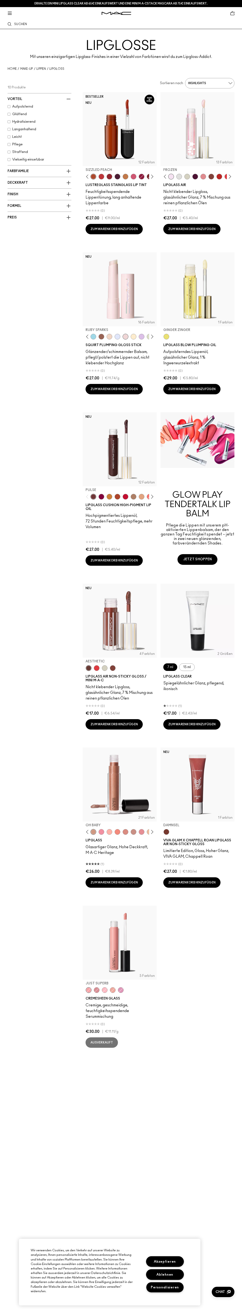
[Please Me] (109, 832)
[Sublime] (195, 177)
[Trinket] (125, 177)
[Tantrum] (125, 497)
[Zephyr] (179, 177)
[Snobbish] (203, 177)
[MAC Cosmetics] (116, 13)
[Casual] (211, 177)
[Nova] (93, 337)
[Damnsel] (166, 832)
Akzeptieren (165, 1261)
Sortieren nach (171, 83)
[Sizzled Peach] (93, 177)
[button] (223, 1292)
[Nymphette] (101, 832)
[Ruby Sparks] (125, 337)
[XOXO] (109, 177)
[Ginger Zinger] (166, 337)
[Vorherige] (88, 176)
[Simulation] (101, 337)
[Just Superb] (89, 990)
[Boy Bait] (141, 497)
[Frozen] (171, 177)
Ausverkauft (102, 1042)
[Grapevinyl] (117, 177)
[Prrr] (117, 832)
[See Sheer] (101, 177)
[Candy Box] (141, 832)
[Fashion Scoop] (105, 990)
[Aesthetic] (89, 668)
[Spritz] (97, 668)
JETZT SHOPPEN (197, 559)
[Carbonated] (117, 497)
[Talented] (219, 177)
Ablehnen (164, 1274)
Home (12, 68)
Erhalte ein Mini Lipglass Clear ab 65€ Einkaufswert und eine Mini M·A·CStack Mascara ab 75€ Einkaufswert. (121, 3)
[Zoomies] (141, 177)
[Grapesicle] (101, 497)
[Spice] (125, 832)
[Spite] (133, 832)
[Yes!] (109, 497)
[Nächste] (151, 176)
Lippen (41, 68)
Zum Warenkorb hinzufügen (114, 229)
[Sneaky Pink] (133, 177)
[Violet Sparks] (141, 337)
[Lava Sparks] (109, 337)
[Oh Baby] (93, 832)
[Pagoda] (121, 990)
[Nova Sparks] (117, 337)
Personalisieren (165, 1287)
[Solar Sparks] (133, 337)
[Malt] (133, 497)
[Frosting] (187, 177)
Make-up (26, 68)
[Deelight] (97, 990)
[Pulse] (93, 497)
